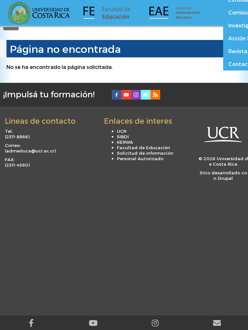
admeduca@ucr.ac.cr (30, 150)
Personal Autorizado (140, 158)
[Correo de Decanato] (217, 322)
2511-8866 (17, 136)
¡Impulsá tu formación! (49, 94)
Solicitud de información (145, 153)
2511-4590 (17, 165)
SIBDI (123, 136)
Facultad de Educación (143, 147)
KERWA (125, 142)
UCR (121, 131)
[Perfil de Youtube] (93, 322)
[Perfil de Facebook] (31, 322)
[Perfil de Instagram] (155, 322)
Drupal (225, 178)
